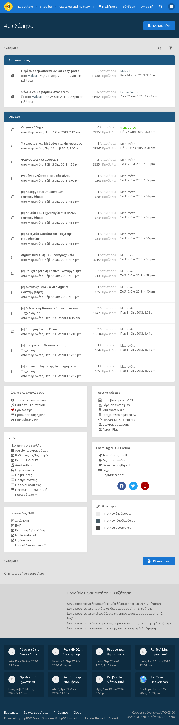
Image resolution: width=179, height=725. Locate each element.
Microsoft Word (113, 410)
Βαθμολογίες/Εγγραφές (31, 455)
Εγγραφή (147, 6)
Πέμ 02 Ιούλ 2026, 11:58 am (107, 663)
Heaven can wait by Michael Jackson (161, 682)
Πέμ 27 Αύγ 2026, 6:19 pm (66, 663)
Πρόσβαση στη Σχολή (29, 415)
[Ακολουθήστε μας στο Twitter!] (133, 486)
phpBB (25, 718)
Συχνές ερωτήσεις (115, 460)
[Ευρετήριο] (8, 6)
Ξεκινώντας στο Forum (118, 455)
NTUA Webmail (25, 535)
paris (99, 661)
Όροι (77, 712)
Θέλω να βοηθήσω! (116, 465)
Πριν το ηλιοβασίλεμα (119, 520)
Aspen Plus (110, 429)
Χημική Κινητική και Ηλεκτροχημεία (47, 255)
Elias (11, 689)
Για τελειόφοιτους (27, 485)
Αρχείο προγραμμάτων (31, 450)
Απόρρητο (61, 712)
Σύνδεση (129, 6)
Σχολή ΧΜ (21, 520)
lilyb (98, 689)
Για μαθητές (23, 475)
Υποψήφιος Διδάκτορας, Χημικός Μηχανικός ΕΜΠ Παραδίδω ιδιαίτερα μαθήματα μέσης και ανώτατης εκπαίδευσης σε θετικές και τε (73, 682)
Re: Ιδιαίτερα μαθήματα (81, 677)
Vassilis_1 (58, 661)
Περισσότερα (24, 494)
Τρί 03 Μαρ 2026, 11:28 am (64, 691)
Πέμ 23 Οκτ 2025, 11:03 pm (154, 691)
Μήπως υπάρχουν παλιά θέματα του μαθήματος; (117, 682)
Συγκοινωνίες (24, 470)
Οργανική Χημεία (34, 127)
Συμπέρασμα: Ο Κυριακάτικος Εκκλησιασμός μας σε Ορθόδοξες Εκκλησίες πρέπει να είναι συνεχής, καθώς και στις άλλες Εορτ (73, 654)
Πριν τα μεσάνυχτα (117, 527)
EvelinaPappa (129, 92)
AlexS (55, 689)
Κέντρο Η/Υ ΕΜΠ (26, 460)
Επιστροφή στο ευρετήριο (26, 574)
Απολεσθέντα (24, 465)
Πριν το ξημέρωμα (117, 513)
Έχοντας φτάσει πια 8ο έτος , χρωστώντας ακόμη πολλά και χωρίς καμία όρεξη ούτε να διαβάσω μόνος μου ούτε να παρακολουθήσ (30, 682)
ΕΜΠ (17, 525)
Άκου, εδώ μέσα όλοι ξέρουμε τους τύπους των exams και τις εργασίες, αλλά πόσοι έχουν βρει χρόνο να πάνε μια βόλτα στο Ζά (30, 654)
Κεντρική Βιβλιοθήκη (29, 530)
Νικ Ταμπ (146, 689)
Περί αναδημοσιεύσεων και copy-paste (50, 71)
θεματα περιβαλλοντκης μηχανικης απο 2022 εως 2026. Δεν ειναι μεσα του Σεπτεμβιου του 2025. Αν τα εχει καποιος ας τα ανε (117, 654)
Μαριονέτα (35, 132)
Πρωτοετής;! (23, 410)
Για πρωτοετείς (25, 480)
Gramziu (114, 718)
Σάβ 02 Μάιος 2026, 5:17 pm (21, 691)
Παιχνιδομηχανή (26, 419)
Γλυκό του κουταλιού (29, 405)
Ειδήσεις (27, 80)
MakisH (33, 76)
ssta (11, 661)
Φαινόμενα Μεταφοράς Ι (39, 159)
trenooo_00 (128, 128)
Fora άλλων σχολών (29, 545)
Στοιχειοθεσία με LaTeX (119, 415)
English (107, 470)
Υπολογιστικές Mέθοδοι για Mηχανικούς (51, 143)
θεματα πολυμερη (161, 654)
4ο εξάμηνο (18, 25)
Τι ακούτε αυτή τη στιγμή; (32, 400)
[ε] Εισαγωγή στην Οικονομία (43, 329)
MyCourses (22, 540)
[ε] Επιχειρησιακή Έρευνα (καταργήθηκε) (51, 271)
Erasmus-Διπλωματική (30, 490)
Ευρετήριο (11, 712)
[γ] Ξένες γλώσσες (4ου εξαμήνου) (46, 175)
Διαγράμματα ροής (115, 424)
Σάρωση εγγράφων (116, 405)
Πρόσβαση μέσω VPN (117, 400)
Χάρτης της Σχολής (27, 445)
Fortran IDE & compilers (118, 419)
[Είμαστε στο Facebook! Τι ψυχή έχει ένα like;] (121, 486)
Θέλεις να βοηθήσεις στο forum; (45, 92)
